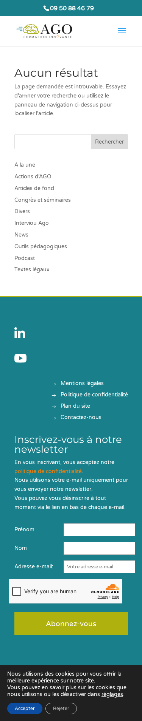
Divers (22, 211)
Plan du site (75, 406)
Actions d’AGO (32, 176)
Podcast (24, 258)
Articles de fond (34, 188)
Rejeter (61, 708)
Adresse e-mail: (33, 566)
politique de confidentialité (48, 471)
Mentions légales (82, 384)
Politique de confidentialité (94, 395)
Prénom (24, 529)
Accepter (25, 708)
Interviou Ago (31, 223)
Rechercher (109, 142)
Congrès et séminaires (42, 200)
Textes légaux (32, 269)
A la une (24, 165)
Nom (20, 548)
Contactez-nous (81, 418)
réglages (112, 694)
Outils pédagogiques (40, 246)
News (21, 235)
